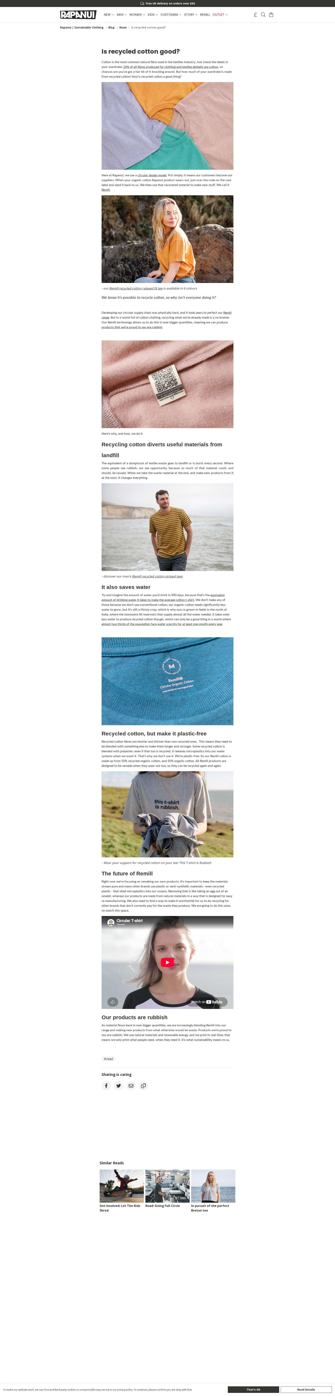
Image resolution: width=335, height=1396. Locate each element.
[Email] (131, 1085)
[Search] (263, 15)
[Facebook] (106, 1085)
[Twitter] (118, 1085)
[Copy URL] (143, 1085)
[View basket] (271, 15)
